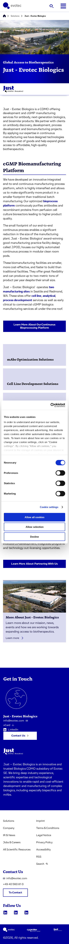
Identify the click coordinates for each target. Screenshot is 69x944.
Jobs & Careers (11, 842)
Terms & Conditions (47, 828)
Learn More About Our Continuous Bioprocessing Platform (34, 326)
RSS (38, 856)
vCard (6, 725)
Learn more (12, 638)
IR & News (9, 835)
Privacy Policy (44, 842)
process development (17, 300)
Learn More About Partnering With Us (34, 563)
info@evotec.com (13, 720)
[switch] (60, 472)
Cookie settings (49, 507)
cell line (36, 295)
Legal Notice (43, 835)
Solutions (15, 16)
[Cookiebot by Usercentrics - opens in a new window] (50, 405)
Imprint (40, 821)
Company (8, 828)
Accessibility (43, 849)
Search (40, 864)
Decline (34, 536)
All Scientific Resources (16, 849)
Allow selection (35, 526)
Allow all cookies (34, 517)
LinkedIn (13, 729)
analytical (49, 295)
